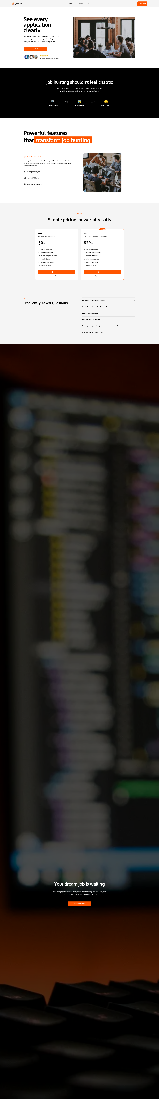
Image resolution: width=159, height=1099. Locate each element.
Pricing (71, 4)
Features (80, 4)
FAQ (89, 4)
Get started (142, 4)
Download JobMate (35, 49)
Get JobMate (58, 272)
